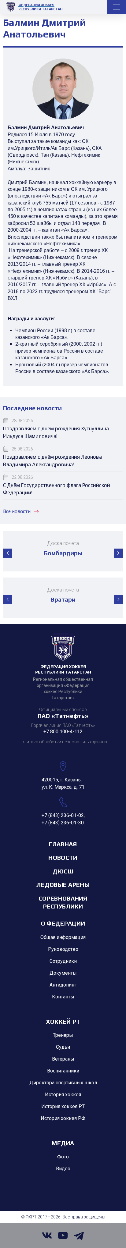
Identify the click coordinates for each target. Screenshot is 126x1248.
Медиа (63, 1143)
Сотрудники (63, 961)
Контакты (63, 997)
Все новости (17, 511)
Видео (63, 1169)
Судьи (63, 1047)
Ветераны (63, 1059)
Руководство (63, 949)
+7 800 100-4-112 (63, 731)
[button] (7, 553)
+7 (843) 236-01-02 (63, 815)
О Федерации (63, 923)
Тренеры (63, 1035)
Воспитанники (63, 1071)
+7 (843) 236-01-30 (63, 823)
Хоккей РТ (63, 1021)
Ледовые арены (63, 884)
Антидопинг (63, 985)
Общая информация (63, 937)
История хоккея (63, 1094)
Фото (63, 1157)
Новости (62, 857)
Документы (63, 973)
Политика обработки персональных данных (63, 741)
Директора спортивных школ (63, 1083)
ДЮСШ (63, 871)
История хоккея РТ (63, 1106)
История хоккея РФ (63, 1118)
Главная (63, 844)
